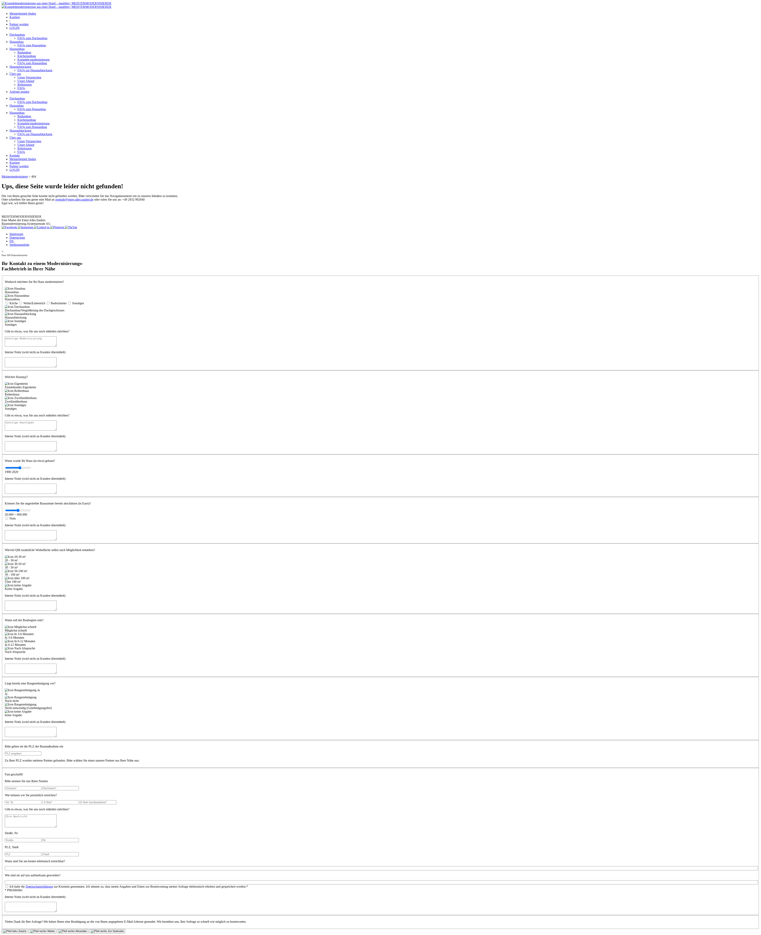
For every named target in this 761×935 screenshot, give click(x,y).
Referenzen (24, 84)
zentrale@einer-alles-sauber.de (74, 199)
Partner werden (19, 24)
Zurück (22, 931)
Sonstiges (78, 303)
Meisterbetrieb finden (23, 13)
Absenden (81, 931)
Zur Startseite (115, 931)
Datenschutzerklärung (39, 886)
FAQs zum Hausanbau (31, 45)
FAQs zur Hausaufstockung (34, 70)
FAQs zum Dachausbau (32, 38)
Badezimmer (59, 303)
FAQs (21, 88)
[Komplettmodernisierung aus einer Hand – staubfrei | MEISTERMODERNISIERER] (56, 3)
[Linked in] (42, 227)
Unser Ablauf (25, 81)
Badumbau (24, 52)
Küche (14, 303)
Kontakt (15, 155)
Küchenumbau (26, 56)
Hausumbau (17, 49)
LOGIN (15, 28)
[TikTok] (71, 227)
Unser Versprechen (29, 77)
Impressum (16, 234)
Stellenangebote (19, 244)
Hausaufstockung (20, 66)
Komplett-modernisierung (33, 59)
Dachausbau (17, 34)
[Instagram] (26, 227)
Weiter (51, 931)
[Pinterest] (57, 227)
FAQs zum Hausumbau (32, 63)
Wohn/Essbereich (34, 303)
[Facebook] (10, 227)
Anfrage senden (19, 91)
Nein (13, 518)
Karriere (15, 17)
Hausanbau (17, 41)
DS (12, 241)
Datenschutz (17, 237)
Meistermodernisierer (15, 176)
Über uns (15, 74)
